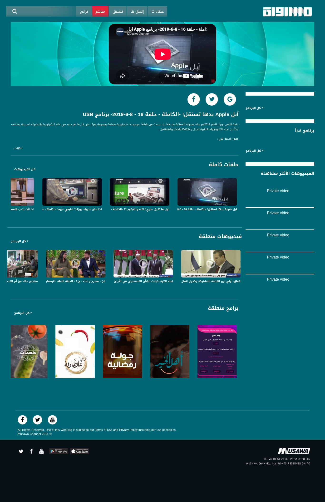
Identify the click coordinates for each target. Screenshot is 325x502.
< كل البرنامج (20, 241)
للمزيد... (17, 148)
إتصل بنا (137, 11)
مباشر (100, 11)
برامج (84, 11)
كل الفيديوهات (24, 169)
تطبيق (118, 11)
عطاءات (158, 11)
